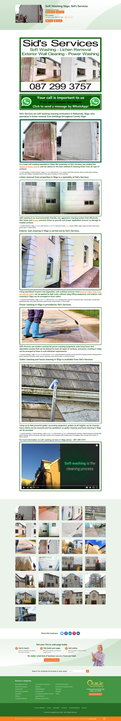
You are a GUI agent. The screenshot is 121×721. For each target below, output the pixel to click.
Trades (57, 694)
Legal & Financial (39, 696)
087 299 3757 (50, 12)
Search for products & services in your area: (49, 671)
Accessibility (56, 708)
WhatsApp (60, 12)
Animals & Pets (19, 689)
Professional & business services (64, 686)
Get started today (51, 660)
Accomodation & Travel (21, 684)
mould (35, 220)
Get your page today (95, 694)
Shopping (58, 691)
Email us (50, 21)
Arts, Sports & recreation (21, 691)
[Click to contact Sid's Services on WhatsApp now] (60, 102)
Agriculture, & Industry (21, 686)
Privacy (49, 708)
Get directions (69, 17)
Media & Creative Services (42, 698)
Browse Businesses (74, 708)
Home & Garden (39, 691)
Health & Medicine (40, 689)
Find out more (92, 719)
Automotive (18, 694)
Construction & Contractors (42, 684)
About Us (84, 708)
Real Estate (58, 689)
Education (37, 686)
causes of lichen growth (29, 166)
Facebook (58, 21)
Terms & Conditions (39, 708)
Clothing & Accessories (21, 698)
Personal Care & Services (61, 684)
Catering (17, 696)
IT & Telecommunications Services (44, 694)
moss (67, 226)
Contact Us (64, 708)
